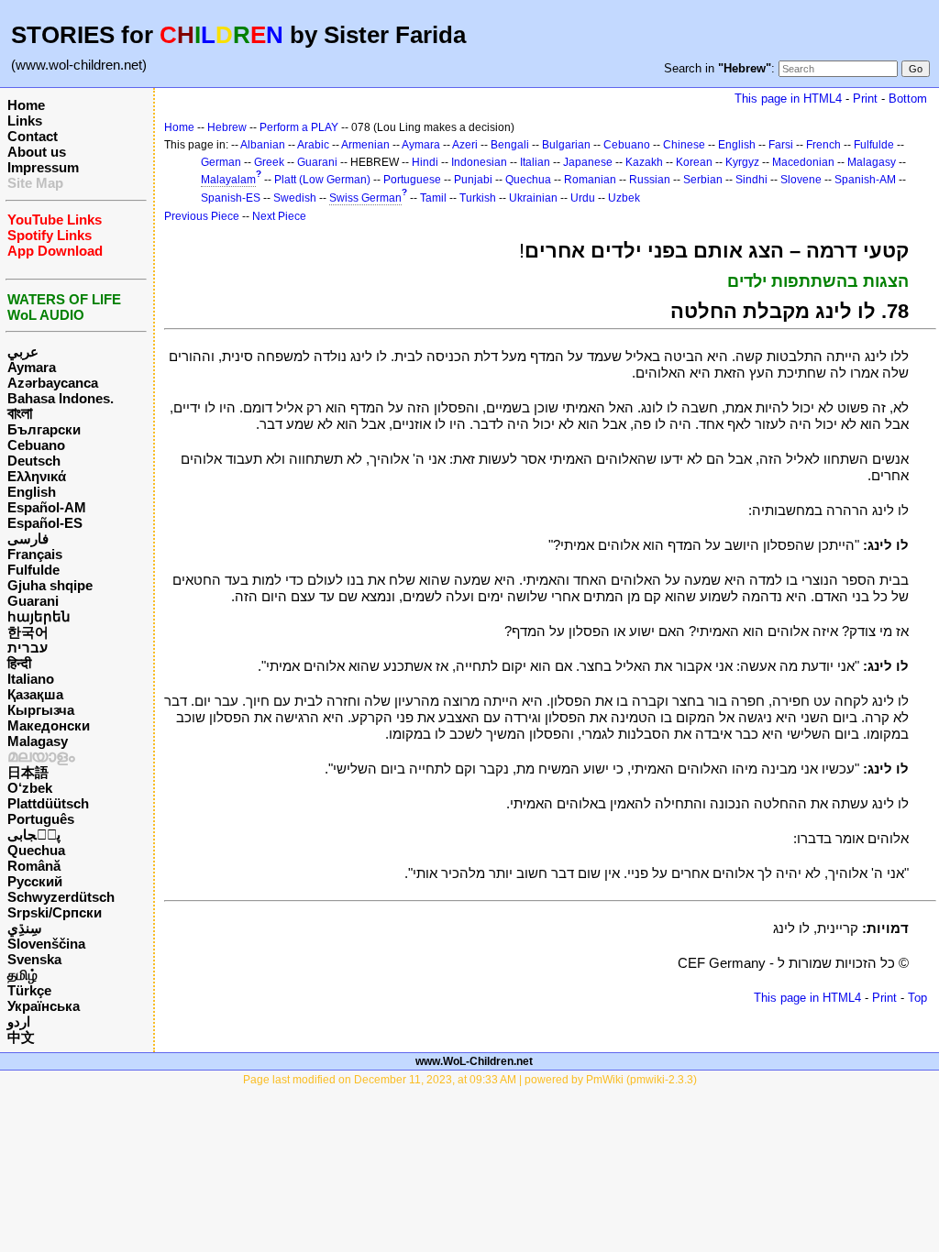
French (823, 144)
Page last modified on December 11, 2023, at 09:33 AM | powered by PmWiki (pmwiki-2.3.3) (470, 1079)
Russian (649, 179)
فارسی (28, 538)
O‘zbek (29, 788)
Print (865, 98)
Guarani (33, 601)
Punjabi (473, 179)
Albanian (262, 144)
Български (44, 429)
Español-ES (45, 523)
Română (34, 865)
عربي (23, 351)
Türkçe (29, 990)
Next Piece (279, 216)
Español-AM (46, 507)
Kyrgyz (742, 162)
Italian (535, 162)
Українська (43, 1006)
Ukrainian (533, 198)
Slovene (801, 179)
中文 (21, 1037)
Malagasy (37, 741)
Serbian (703, 179)
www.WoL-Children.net (474, 1061)
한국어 (28, 632)
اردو (18, 1021)
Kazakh (644, 162)
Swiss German (365, 198)
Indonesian (479, 162)
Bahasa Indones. (60, 398)
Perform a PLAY (299, 127)
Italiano (30, 678)
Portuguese (412, 179)
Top (917, 998)
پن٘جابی (34, 834)
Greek (269, 162)
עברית (27, 647)
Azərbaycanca (52, 382)
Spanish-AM (865, 179)
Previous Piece (201, 216)
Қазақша (35, 694)
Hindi (425, 162)
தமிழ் (22, 975)
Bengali (510, 144)
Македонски (48, 725)
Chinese (684, 144)
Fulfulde (33, 569)
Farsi (780, 144)
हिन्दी (19, 663)
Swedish (294, 198)
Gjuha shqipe (50, 585)
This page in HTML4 (788, 98)
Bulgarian (566, 144)
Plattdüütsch (48, 803)
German (221, 162)
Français (34, 554)
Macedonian (803, 162)
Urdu (582, 198)
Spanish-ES (230, 198)
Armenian (365, 144)
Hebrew (227, 127)
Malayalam (228, 179)
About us (36, 151)
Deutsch (34, 460)
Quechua (36, 850)
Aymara (31, 367)
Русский (34, 881)
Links (24, 120)
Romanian (590, 179)
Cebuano (36, 445)
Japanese (588, 162)
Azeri (465, 144)
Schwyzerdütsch (61, 897)
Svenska (34, 959)
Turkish (477, 198)
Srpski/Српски (54, 912)
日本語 (28, 772)
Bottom (908, 98)
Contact (32, 136)
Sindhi (751, 179)
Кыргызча (40, 710)
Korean (694, 162)
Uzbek (624, 198)
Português (40, 819)
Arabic (313, 144)
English (31, 492)
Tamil (433, 198)
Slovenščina (46, 943)
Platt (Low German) (322, 179)
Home (26, 105)
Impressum (43, 167)
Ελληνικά (36, 476)
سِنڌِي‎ (24, 928)
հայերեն (39, 616)
